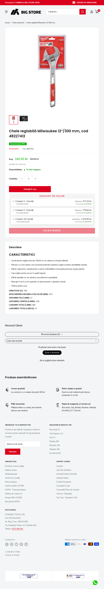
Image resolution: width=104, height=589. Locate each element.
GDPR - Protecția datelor (15, 490)
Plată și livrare (11, 470)
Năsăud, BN (54, 449)
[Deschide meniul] (6, 12)
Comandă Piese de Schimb (67, 490)
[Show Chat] (95, 582)
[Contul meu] (91, 11)
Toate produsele (18, 23)
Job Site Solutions (63, 470)
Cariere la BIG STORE (14, 486)
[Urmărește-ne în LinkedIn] (26, 544)
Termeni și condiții (12, 478)
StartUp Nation (62, 478)
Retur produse (11, 482)
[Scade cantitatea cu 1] (22, 178)
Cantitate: (13, 179)
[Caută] (82, 11)
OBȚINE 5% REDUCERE (87, 3)
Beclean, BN (54, 445)
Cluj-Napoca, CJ (56, 433)
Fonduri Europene (63, 482)
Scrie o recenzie (52, 352)
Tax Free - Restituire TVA (66, 497)
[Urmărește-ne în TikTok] (21, 544)
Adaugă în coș (30, 189)
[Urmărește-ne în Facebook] (7, 544)
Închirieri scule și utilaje (14, 466)
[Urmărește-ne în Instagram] (11, 544)
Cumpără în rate (63, 486)
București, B (54, 429)
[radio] (52, 203)
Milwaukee (14, 149)
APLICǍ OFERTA (52, 231)
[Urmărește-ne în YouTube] (16, 544)
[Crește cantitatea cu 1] (35, 178)
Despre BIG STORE (13, 497)
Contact (59, 466)
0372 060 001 (17, 529)
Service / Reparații (64, 494)
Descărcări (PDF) (12, 501)
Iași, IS (52, 437)
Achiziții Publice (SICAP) (66, 474)
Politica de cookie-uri (13, 494)
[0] (96, 11)
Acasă (7, 23)
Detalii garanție (11, 474)
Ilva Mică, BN (55, 453)
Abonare (12, 452)
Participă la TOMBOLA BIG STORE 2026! (22, 3)
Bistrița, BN (54, 441)
